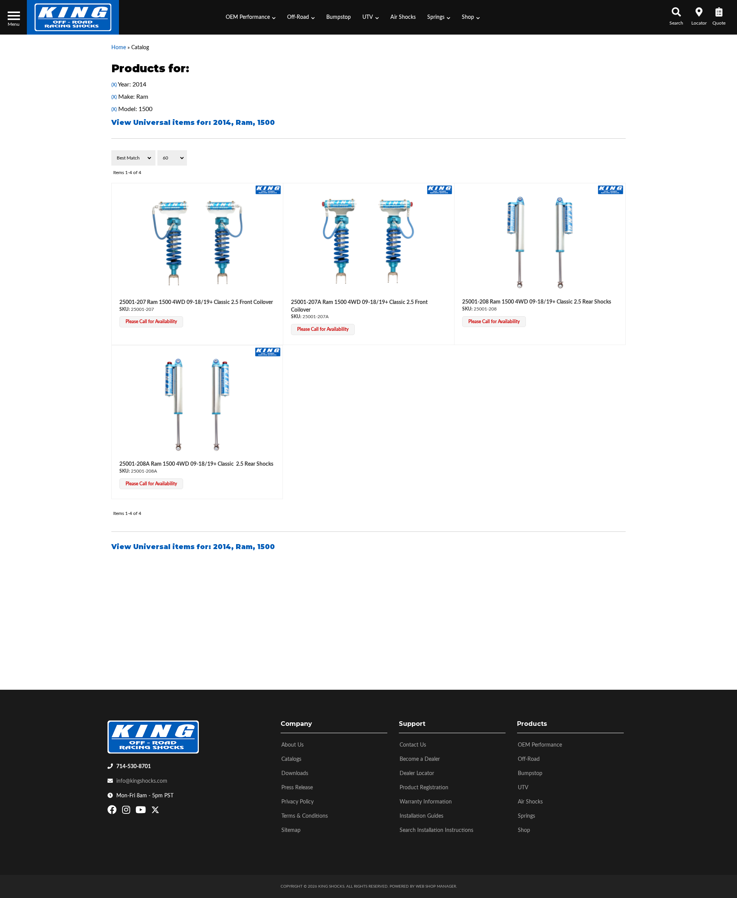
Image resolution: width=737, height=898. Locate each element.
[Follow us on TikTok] (163, 811)
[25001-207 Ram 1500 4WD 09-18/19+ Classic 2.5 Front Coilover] (197, 243)
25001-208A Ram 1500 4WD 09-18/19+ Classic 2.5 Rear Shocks (196, 464)
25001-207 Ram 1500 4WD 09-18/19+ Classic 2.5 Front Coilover (196, 302)
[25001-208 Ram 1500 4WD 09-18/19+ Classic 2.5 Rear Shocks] (540, 243)
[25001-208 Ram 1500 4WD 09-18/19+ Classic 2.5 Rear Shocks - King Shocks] (610, 189)
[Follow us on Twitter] (155, 811)
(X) (114, 85)
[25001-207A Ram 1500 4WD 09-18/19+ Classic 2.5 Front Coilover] (369, 243)
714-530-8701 (133, 766)
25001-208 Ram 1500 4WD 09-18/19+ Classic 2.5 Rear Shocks (536, 302)
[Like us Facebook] (113, 811)
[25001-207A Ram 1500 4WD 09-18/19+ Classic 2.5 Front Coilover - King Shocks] (440, 189)
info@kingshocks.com (141, 781)
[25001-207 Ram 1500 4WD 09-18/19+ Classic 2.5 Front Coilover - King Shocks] (268, 189)
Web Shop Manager (436, 886)
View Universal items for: (193, 122)
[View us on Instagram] (127, 811)
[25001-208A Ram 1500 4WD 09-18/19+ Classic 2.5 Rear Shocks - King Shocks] (268, 351)
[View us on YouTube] (142, 811)
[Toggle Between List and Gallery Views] (609, 158)
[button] (250, 17)
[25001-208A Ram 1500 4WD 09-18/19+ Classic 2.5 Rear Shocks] (197, 405)
